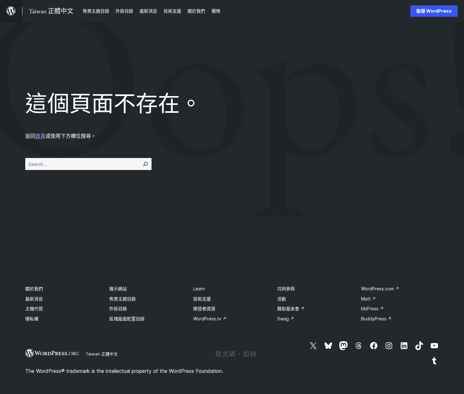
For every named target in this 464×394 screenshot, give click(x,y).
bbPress (372, 308)
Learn (199, 288)
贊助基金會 (291, 308)
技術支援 (202, 298)
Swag (285, 318)
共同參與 (286, 288)
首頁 (40, 136)
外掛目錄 (118, 308)
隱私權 (32, 318)
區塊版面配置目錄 (127, 318)
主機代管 (34, 308)
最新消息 (34, 298)
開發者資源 (204, 308)
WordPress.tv (210, 318)
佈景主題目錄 (122, 298)
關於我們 (34, 288)
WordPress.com (380, 288)
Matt (368, 298)
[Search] (145, 164)
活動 (281, 298)
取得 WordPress (434, 11)
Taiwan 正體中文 (102, 353)
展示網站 (118, 288)
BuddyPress (376, 318)
